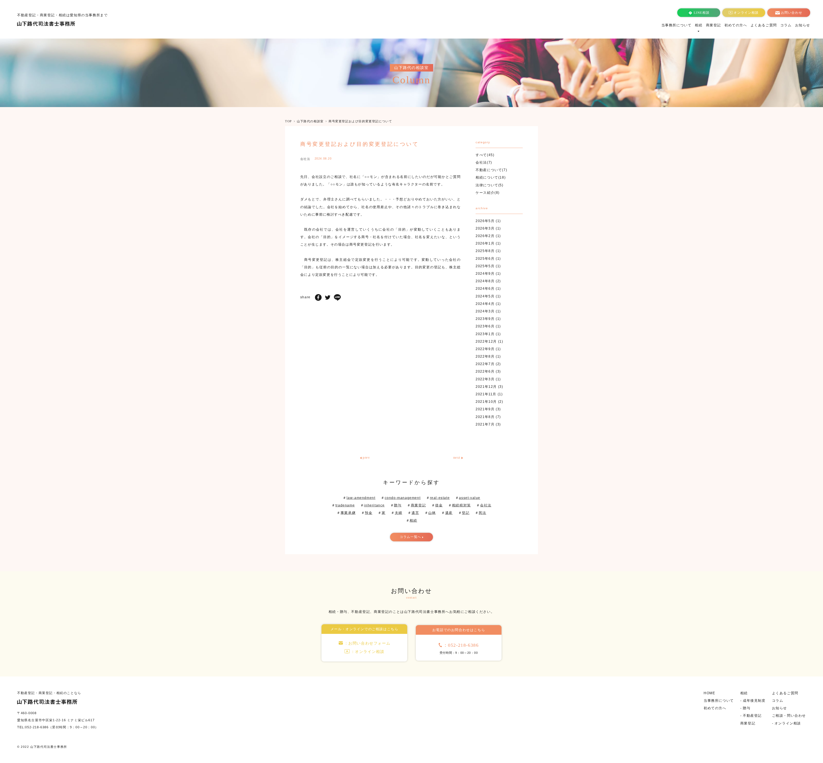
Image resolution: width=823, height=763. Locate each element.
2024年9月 (485, 273)
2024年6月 (485, 288)
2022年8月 (485, 356)
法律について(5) (489, 185)
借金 (439, 505)
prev (366, 457)
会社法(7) (484, 162)
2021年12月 (486, 386)
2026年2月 (485, 236)
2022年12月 (486, 341)
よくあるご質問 (764, 25)
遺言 (415, 513)
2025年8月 (485, 251)
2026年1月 (485, 243)
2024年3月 (485, 311)
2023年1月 (485, 334)
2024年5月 (485, 296)
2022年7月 (485, 364)
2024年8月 (485, 281)
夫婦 (398, 513)
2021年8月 (485, 417)
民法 (482, 513)
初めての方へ (735, 25)
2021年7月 (485, 424)
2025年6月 (485, 258)
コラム (786, 25)
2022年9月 (485, 349)
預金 (368, 513)
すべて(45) (485, 155)
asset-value (469, 498)
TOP (288, 121)
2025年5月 (485, 266)
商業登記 (713, 25)
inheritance (374, 505)
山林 (432, 513)
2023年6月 (485, 326)
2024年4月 (485, 304)
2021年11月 (486, 394)
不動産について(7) (491, 170)
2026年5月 (485, 221)
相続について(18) (491, 177)
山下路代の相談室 (310, 121)
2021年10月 (486, 401)
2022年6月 (485, 371)
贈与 (397, 505)
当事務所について (676, 25)
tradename (345, 505)
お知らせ (802, 25)
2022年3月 (485, 379)
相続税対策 (461, 505)
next (456, 457)
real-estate (440, 498)
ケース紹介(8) (488, 192)
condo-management (403, 498)
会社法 (485, 505)
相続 (413, 520)
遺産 (449, 513)
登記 (465, 513)
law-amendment (361, 498)
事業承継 (348, 513)
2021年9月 (485, 409)
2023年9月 (485, 319)
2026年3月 (485, 228)
